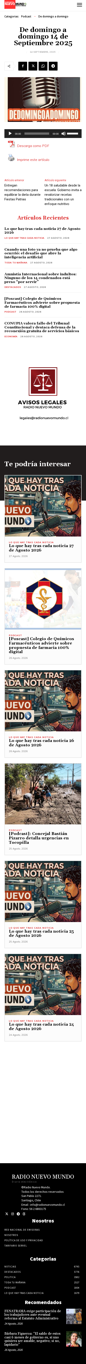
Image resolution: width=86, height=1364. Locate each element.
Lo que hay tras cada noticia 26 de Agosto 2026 (41, 743)
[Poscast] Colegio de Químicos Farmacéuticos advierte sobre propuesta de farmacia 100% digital (42, 302)
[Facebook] (22, 66)
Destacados (12, 287)
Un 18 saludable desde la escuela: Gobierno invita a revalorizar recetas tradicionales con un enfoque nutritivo (63, 194)
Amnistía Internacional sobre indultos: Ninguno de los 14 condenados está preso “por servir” (40, 278)
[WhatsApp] (43, 66)
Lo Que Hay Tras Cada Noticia (24, 238)
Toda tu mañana (15, 262)
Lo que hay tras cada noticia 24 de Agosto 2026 (41, 1026)
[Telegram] (53, 66)
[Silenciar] (63, 133)
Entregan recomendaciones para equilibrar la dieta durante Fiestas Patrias (22, 192)
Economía (10, 336)
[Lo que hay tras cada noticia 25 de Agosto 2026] (43, 891)
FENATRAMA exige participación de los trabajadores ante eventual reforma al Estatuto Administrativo (32, 1315)
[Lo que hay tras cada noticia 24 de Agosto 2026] (43, 984)
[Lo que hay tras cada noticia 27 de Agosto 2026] (43, 506)
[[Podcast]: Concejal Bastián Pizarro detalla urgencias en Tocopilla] (43, 794)
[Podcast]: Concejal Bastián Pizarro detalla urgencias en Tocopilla (39, 838)
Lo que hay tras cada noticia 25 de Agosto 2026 (41, 933)
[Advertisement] (43, 1084)
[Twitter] (6, 1214)
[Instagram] (12, 1214)
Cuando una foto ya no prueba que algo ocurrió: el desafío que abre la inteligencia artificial (40, 253)
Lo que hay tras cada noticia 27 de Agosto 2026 (42, 231)
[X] (32, 66)
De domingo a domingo (53, 16)
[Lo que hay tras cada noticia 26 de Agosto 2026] (43, 700)
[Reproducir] (10, 133)
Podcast (26, 16)
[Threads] (24, 1214)
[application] (43, 133)
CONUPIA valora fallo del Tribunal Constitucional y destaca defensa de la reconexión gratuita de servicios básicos (41, 327)
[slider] (73, 133)
